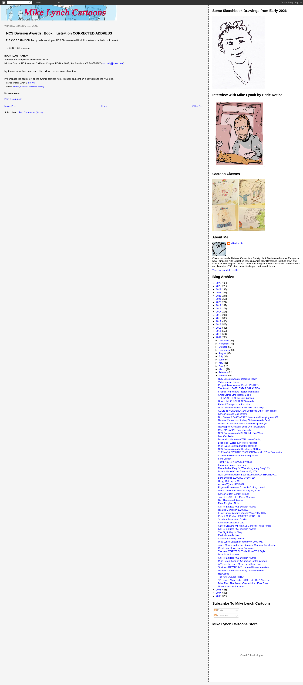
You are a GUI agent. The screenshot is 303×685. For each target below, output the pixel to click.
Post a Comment (13, 99)
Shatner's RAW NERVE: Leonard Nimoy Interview (243, 567)
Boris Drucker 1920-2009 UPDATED (236, 478)
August (223, 353)
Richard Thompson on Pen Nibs (234, 404)
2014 (219, 321)
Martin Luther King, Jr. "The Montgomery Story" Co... (245, 468)
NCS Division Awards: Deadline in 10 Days (239, 449)
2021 (219, 299)
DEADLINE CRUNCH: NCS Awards (236, 401)
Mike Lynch (237, 243)
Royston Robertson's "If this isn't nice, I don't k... (243, 487)
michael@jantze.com (112, 63)
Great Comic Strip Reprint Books (234, 395)
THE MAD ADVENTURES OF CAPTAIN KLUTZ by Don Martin (250, 452)
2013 (219, 324)
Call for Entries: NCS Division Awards (237, 506)
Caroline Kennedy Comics (231, 538)
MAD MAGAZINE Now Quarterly (234, 430)
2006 (219, 596)
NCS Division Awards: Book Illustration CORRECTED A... (247, 474)
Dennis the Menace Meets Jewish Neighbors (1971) (244, 423)
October (223, 347)
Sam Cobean (224, 458)
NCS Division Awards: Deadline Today (237, 379)
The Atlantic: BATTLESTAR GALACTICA (239, 388)
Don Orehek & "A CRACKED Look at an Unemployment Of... (249, 417)
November (224, 343)
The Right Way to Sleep (230, 532)
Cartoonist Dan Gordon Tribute (233, 494)
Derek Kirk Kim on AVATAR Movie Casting (239, 439)
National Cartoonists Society (32, 87)
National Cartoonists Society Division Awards (241, 570)
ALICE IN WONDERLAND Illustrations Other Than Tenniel (247, 410)
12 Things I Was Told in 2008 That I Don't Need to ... (245, 580)
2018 (219, 308)
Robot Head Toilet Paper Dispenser (236, 548)
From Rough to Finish (229, 503)
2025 (219, 286)
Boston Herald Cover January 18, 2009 (237, 471)
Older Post (197, 106)
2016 (219, 315)
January (223, 375)
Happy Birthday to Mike (230, 481)
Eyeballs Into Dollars (228, 535)
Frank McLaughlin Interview (232, 465)
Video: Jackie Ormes (229, 382)
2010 (219, 334)
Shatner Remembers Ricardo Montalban (238, 391)
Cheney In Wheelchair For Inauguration (238, 455)
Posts (220, 610)
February (223, 372)
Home (104, 106)
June (221, 359)
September (225, 350)
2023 (219, 292)
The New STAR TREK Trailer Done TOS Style (241, 551)
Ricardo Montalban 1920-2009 (233, 510)
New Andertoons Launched (231, 586)
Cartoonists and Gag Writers (232, 414)
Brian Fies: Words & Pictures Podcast (237, 442)
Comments (222, 615)
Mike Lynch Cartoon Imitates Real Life (237, 446)
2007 (219, 593)
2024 (219, 289)
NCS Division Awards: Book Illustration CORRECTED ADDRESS (59, 33)
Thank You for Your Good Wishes (235, 462)
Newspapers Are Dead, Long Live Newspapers (241, 426)
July (221, 356)
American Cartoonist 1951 (231, 522)
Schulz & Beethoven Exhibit (232, 519)
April (221, 366)
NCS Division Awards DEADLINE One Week (240, 433)
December (224, 340)
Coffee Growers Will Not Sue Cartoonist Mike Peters (244, 525)
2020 (219, 302)
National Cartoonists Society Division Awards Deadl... (245, 420)
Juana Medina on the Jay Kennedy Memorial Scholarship (247, 545)
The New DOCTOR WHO (231, 577)
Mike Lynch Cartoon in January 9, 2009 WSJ (241, 541)
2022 (219, 295)
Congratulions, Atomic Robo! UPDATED (238, 385)
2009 (219, 337)
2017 (219, 311)
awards (16, 87)
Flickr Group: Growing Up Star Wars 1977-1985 (242, 513)
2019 (219, 305)
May (221, 362)
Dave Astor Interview (228, 554)
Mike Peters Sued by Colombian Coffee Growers (242, 561)
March (222, 369)
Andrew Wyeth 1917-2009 (231, 484)
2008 (219, 589)
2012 (219, 327)
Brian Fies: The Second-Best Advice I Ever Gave (243, 583)
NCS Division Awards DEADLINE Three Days (241, 407)
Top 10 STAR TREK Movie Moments (236, 497)
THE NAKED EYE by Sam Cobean (236, 398)
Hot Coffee (223, 573)
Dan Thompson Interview (230, 500)
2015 (219, 318)
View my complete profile (225, 270)
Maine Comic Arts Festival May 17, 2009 (239, 490)
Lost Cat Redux (226, 436)
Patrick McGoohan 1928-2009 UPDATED (239, 516)
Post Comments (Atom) (31, 112)
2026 (219, 283)
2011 (219, 331)
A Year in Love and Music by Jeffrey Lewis (239, 564)
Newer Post (10, 106)
